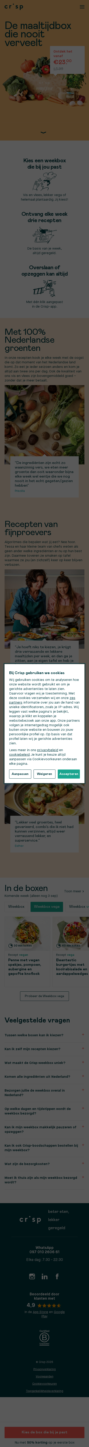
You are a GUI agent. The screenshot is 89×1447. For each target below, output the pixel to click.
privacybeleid (47, 750)
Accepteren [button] (68, 774)
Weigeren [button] (44, 774)
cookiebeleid (19, 754)
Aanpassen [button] (20, 774)
